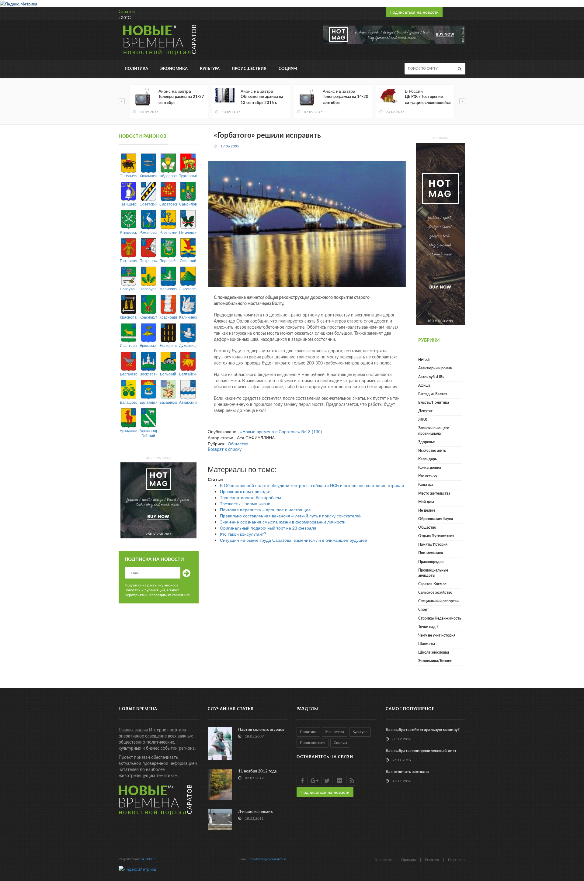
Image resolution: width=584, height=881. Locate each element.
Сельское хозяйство (435, 592)
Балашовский (128, 402)
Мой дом (426, 502)
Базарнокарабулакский (168, 402)
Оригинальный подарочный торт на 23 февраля (268, 528)
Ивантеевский (128, 345)
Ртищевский (128, 232)
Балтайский (187, 373)
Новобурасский (148, 288)
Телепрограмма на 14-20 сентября (345, 100)
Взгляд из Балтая (432, 394)
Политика (136, 69)
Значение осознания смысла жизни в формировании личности (283, 522)
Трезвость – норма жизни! (246, 503)
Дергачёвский (128, 373)
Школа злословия (433, 652)
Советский (148, 203)
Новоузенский (128, 288)
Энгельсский (128, 175)
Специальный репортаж (439, 601)
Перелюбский (168, 260)
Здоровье (426, 442)
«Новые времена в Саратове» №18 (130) (281, 431)
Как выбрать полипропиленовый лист (421, 751)
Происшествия (249, 69)
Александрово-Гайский (148, 433)
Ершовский (148, 345)
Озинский (188, 260)
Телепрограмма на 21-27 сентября (181, 100)
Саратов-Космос (432, 584)
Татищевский (128, 203)
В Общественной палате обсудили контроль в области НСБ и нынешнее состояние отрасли (312, 485)
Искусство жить (432, 450)
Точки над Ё (428, 627)
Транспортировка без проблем (250, 497)
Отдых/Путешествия (436, 536)
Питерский (128, 260)
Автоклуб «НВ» (431, 377)
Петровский (148, 260)
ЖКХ (422, 419)
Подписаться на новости (414, 12)
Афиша (424, 385)
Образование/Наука (435, 519)
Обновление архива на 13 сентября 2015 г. (262, 100)
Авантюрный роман (435, 368)
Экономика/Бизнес (435, 661)
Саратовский (168, 203)
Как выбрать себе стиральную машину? (423, 730)
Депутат (425, 411)
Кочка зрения (429, 467)
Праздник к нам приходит (245, 491)
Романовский (148, 232)
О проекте (383, 860)
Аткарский (187, 402)
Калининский (187, 317)
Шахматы (426, 644)
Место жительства (434, 493)
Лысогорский (187, 288)
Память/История (432, 544)
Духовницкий (187, 345)
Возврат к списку (225, 449)
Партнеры (456, 860)
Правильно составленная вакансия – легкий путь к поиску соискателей (291, 516)
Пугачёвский (187, 232)
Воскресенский (148, 373)
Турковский (187, 175)
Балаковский (148, 402)
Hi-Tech (424, 359)
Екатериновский (168, 345)
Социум (288, 69)
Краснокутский (148, 317)
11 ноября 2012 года (257, 771)
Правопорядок (431, 562)
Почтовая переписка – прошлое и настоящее (265, 509)
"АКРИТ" (148, 859)
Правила (408, 860)
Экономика (174, 69)
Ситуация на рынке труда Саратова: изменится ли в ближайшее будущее (293, 540)
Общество (238, 443)
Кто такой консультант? (243, 534)
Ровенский (168, 232)
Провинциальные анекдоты (433, 572)
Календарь (427, 459)
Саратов (127, 12)
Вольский (168, 373)
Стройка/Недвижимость (439, 618)
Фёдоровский (168, 175)
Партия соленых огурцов (261, 730)
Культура (210, 69)
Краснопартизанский (128, 317)
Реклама (432, 860)
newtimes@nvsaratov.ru (268, 859)
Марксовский (168, 288)
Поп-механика (430, 553)
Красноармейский (168, 317)
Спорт (423, 609)
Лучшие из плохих (255, 812)
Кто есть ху (427, 476)
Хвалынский (148, 175)
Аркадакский (128, 430)
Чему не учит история (436, 635)
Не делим (426, 510)
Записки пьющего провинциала (433, 430)
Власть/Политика (433, 402)
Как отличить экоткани (407, 772)
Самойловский (187, 203)
